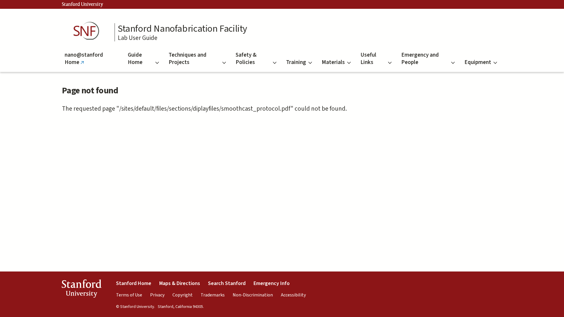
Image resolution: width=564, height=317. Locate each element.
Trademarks (213, 295)
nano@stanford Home (84, 61)
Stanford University (82, 4)
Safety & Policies (246, 58)
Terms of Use (129, 295)
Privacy (157, 295)
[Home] (88, 31)
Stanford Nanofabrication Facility (182, 28)
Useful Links (368, 58)
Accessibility (293, 295)
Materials (333, 62)
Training (296, 62)
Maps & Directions (179, 283)
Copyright (182, 295)
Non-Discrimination (253, 295)
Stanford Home (133, 283)
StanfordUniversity (81, 290)
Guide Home (135, 58)
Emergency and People (420, 58)
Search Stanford (227, 283)
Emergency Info (272, 283)
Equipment (477, 62)
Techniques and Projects (188, 58)
